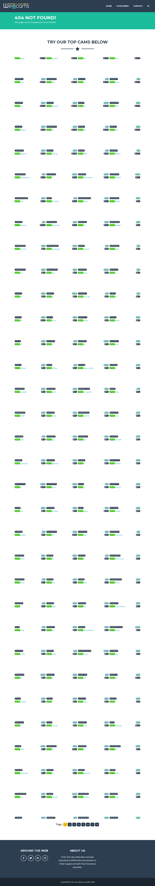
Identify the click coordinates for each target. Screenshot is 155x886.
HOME (109, 6)
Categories (122, 6)
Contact (138, 6)
